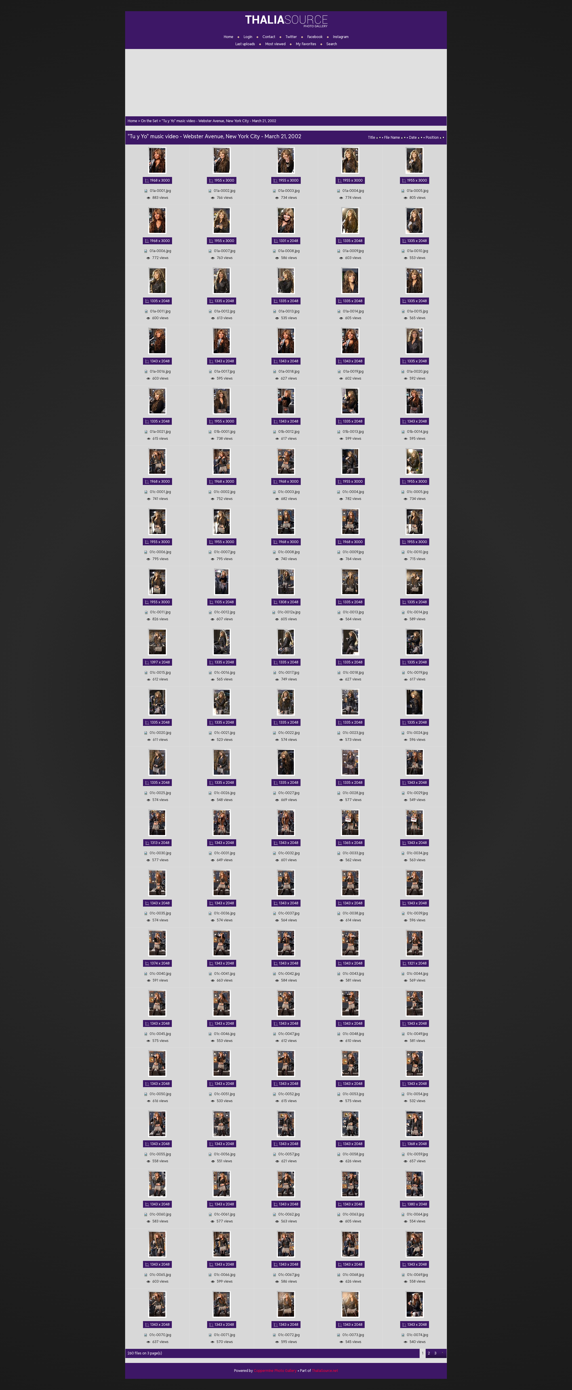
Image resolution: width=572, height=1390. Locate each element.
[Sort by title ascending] (377, 137)
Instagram (341, 37)
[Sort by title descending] (380, 137)
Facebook (315, 37)
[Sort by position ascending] (441, 137)
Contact (269, 37)
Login (248, 37)
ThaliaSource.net (325, 1370)
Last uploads (245, 44)
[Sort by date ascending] (419, 137)
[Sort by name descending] (405, 137)
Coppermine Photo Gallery (275, 1370)
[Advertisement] (286, 80)
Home (228, 37)
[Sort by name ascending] (402, 137)
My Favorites (306, 44)
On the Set (149, 121)
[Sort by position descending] (443, 137)
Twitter (291, 37)
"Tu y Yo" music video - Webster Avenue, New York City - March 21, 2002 (219, 121)
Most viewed (275, 44)
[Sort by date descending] (422, 137)
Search (331, 44)
